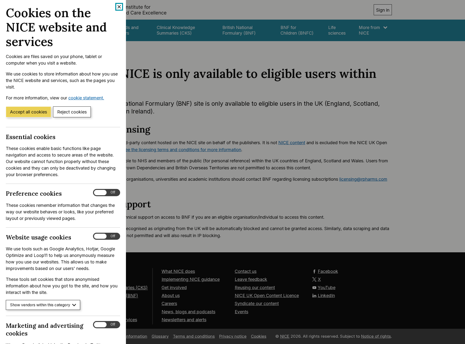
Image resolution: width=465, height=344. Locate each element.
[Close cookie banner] (119, 7)
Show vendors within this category (40, 305)
